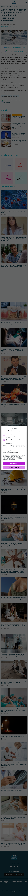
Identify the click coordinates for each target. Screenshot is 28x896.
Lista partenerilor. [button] (15, 452)
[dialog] (14, 448)
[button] (14, 443)
